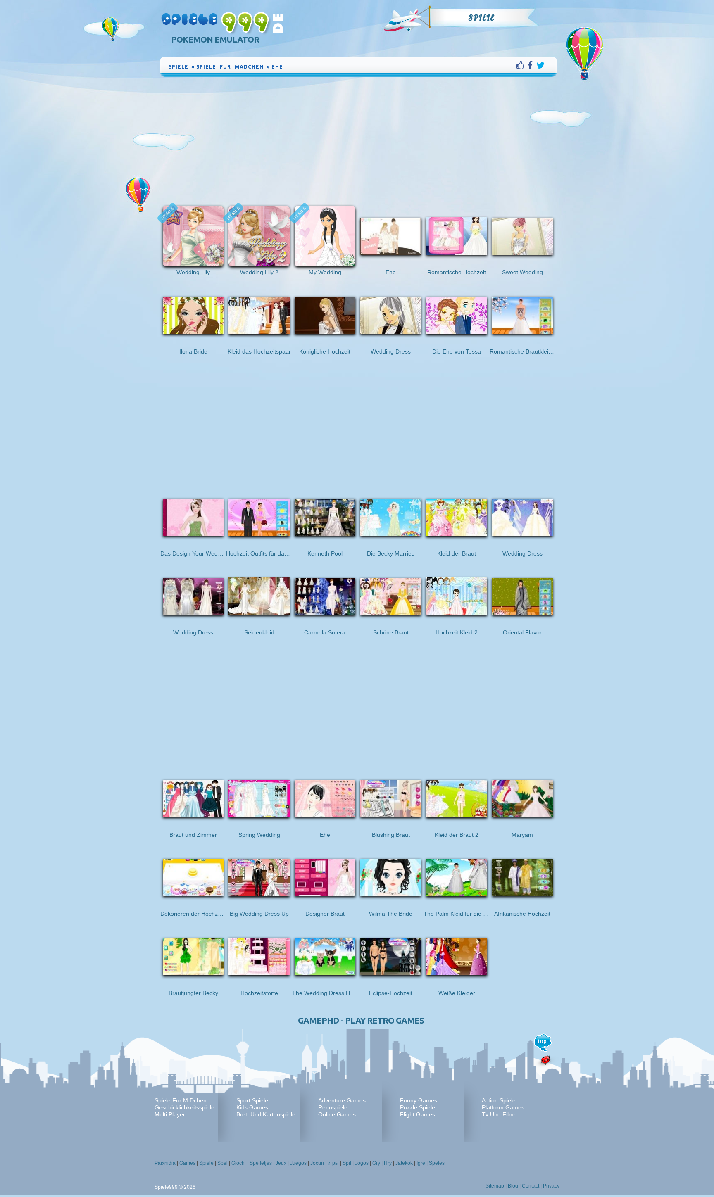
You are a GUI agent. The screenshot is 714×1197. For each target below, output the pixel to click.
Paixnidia (165, 1163)
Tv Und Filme (499, 1114)
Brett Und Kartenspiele (265, 1114)
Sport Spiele (252, 1100)
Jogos (362, 1163)
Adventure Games (342, 1100)
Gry (376, 1163)
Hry (388, 1163)
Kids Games (252, 1107)
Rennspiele (332, 1107)
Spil (347, 1163)
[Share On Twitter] (540, 65)
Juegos (298, 1163)
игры (333, 1163)
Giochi (238, 1163)
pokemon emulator (215, 39)
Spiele (481, 18)
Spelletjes (261, 1163)
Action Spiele (499, 1100)
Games (187, 1163)
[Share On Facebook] (532, 65)
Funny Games (418, 1100)
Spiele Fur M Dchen (181, 1100)
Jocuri (317, 1163)
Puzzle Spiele (417, 1107)
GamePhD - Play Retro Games (361, 1020)
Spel (222, 1163)
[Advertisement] (358, 140)
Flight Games (417, 1114)
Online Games (337, 1114)
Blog (513, 1186)
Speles (437, 1163)
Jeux (281, 1163)
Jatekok (404, 1163)
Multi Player (170, 1114)
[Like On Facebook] (522, 65)
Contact (530, 1186)
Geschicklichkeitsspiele (184, 1107)
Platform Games (503, 1107)
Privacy (551, 1186)
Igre (420, 1163)
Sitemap (495, 1186)
